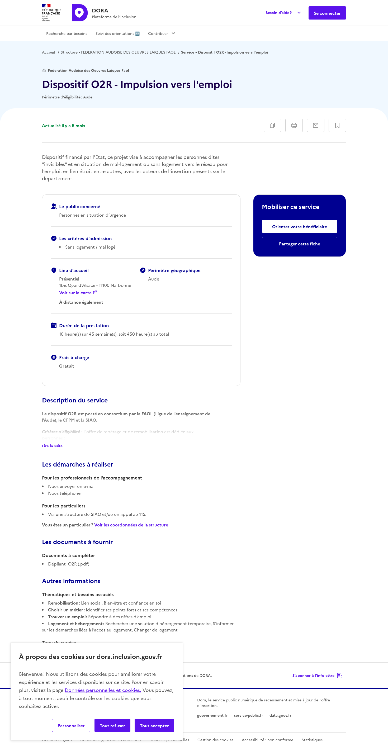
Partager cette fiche (299, 243)
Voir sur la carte (75, 292)
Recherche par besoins (66, 33)
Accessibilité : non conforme (267, 739)
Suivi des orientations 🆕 (118, 33)
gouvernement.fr (212, 715)
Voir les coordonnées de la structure (131, 524)
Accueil (48, 52)
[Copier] (272, 125)
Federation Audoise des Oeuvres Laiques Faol (88, 70)
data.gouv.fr (280, 715)
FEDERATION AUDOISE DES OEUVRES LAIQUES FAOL (118, 52)
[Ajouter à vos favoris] (337, 125)
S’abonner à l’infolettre (313, 675)
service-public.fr (248, 715)
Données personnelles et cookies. (103, 690)
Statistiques (312, 739)
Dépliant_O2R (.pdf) (68, 564)
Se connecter (327, 13)
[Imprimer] (294, 125)
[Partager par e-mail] (315, 125)
